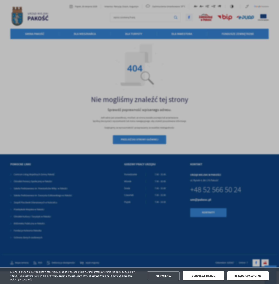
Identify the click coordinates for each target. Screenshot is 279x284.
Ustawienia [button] (163, 276)
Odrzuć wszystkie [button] (203, 276)
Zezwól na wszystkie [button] (248, 276)
